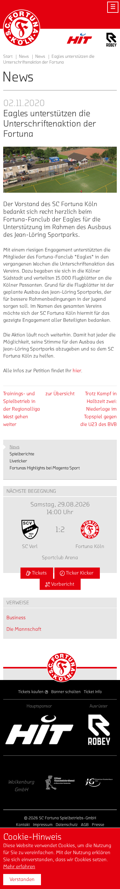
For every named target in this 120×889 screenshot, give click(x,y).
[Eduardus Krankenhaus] (93, 782)
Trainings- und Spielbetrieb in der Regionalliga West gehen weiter (21, 409)
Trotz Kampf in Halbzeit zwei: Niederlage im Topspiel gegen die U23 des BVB (98, 409)
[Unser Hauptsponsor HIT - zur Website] (79, 40)
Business (16, 617)
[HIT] (39, 730)
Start (7, 56)
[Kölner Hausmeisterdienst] (54, 782)
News (40, 56)
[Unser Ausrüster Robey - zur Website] (111, 40)
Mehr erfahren (19, 866)
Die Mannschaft (23, 629)
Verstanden (22, 879)
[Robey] (99, 730)
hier (77, 370)
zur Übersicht (60, 393)
